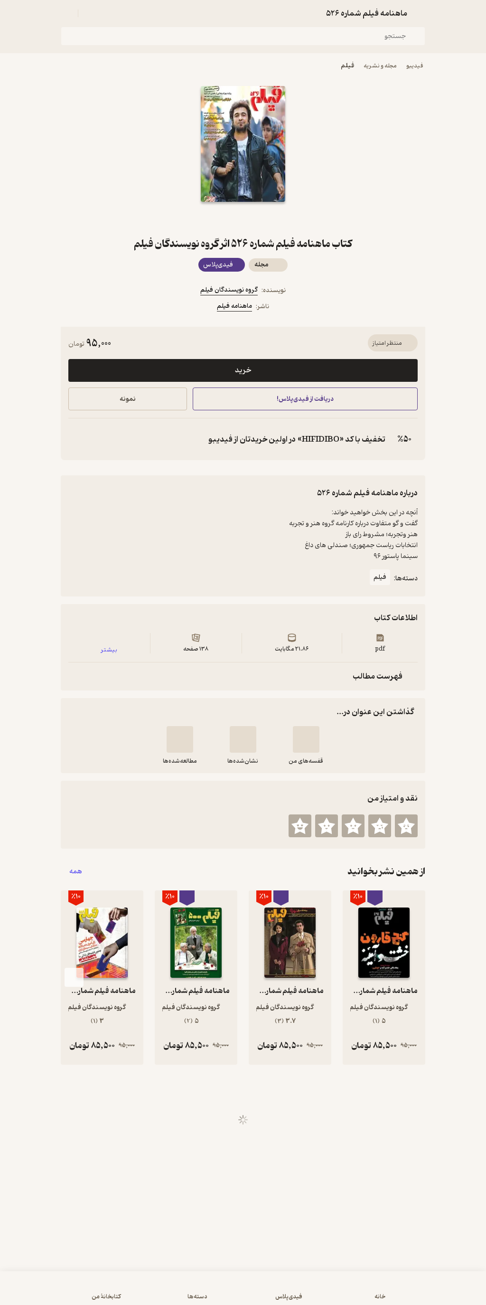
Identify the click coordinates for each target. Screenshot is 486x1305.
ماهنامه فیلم (234, 306)
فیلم (347, 66)
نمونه (128, 399)
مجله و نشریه (380, 65)
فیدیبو (414, 65)
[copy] (77, 439)
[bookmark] (265, 218)
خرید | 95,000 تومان (124, 1292)
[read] (180, 739)
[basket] (89, 13)
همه (75, 871)
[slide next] (74, 977)
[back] (419, 13)
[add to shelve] (306, 739)
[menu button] (66, 13)
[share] (220, 218)
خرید (243, 370)
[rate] (406, 825)
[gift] (243, 218)
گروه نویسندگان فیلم (229, 290)
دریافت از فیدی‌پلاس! (305, 399)
